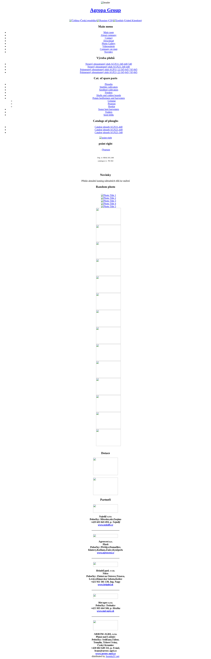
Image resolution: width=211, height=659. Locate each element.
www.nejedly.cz (105, 525)
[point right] (105, 137)
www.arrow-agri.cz (105, 653)
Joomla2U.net (112, 656)
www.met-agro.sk (105, 611)
